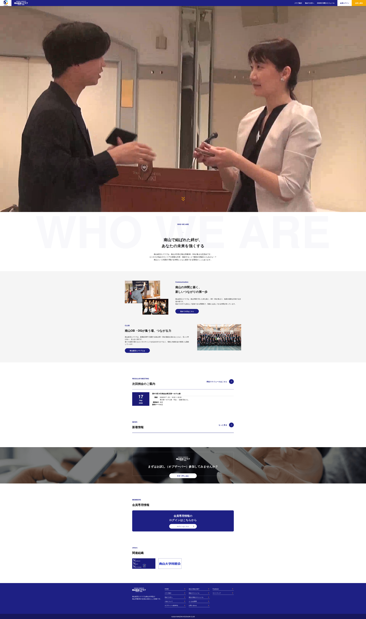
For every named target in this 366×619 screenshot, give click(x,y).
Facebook (216, 589)
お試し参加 (359, 3)
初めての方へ (309, 3)
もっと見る (223, 425)
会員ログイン (344, 3)
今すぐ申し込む (183, 476)
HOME (167, 589)
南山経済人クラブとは (137, 351)
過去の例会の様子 (194, 589)
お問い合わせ (193, 605)
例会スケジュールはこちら (217, 381)
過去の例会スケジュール (196, 597)
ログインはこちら (183, 526)
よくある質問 (193, 601)
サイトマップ (217, 593)
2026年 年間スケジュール (326, 3)
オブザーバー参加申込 (171, 605)
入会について (169, 601)
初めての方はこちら (187, 311)
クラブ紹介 (298, 3)
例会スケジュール (194, 593)
